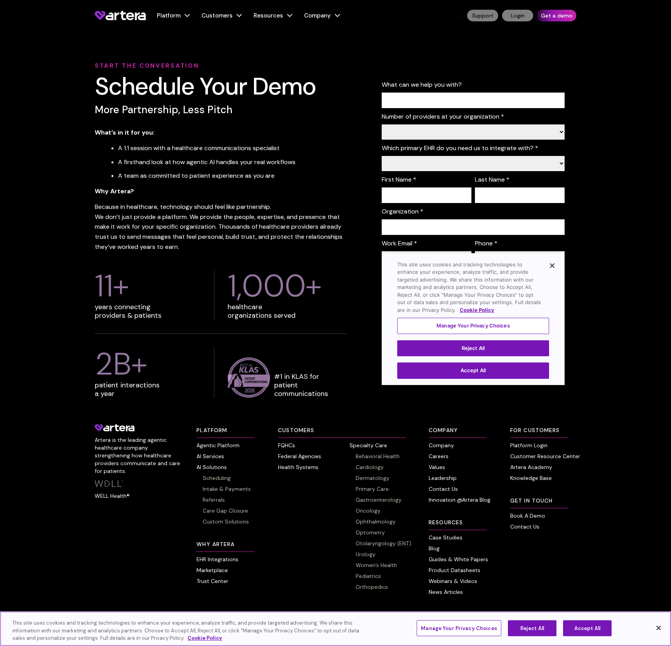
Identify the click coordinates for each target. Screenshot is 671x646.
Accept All (587, 628)
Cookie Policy (205, 638)
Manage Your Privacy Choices (459, 628)
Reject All (532, 628)
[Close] (658, 627)
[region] (335, 628)
